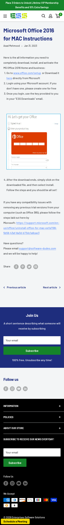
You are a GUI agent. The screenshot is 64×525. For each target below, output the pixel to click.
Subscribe (32, 350)
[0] (58, 16)
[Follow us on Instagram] (12, 388)
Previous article (16, 287)
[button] (57, 16)
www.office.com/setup (27, 72)
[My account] (50, 16)
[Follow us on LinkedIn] (25, 388)
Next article (50, 287)
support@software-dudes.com (37, 248)
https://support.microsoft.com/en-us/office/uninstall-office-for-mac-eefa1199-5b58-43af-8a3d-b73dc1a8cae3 (31, 228)
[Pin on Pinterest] (22, 266)
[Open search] (43, 16)
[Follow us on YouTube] (18, 388)
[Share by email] (35, 266)
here (9, 78)
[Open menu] (5, 16)
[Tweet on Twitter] (29, 266)
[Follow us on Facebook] (5, 388)
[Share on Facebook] (16, 266)
